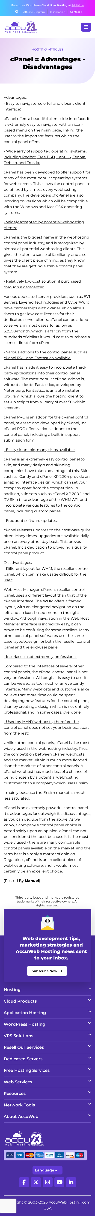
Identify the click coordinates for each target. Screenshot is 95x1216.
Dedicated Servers (23, 1058)
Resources (15, 1093)
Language (44, 1170)
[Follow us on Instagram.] (48, 1182)
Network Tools (19, 1105)
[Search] (16, 11)
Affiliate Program (34, 12)
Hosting (12, 989)
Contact (75, 11)
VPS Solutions (18, 1035)
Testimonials (57, 12)
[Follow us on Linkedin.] (71, 1182)
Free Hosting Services (27, 1070)
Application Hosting (25, 1012)
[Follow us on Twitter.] (36, 1182)
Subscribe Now (44, 971)
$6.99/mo (78, 5)
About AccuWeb (21, 1116)
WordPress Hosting (24, 1024)
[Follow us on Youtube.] (59, 1182)
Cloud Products (20, 1001)
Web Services (18, 1082)
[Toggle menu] (86, 27)
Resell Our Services (24, 1047)
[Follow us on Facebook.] (24, 1182)
